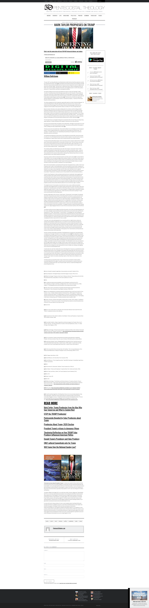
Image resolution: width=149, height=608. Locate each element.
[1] (44, 271)
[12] (45, 322)
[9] (44, 304)
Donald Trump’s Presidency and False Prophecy (61, 438)
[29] (71, 233)
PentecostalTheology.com (49, 54)
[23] (58, 83)
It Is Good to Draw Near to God (74, 540)
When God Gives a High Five (139, 601)
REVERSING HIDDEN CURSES (54, 540)
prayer (80, 15)
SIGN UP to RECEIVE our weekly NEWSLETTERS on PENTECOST (59, 57)
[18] (45, 357)
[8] (44, 299)
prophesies (71, 521)
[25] (78, 117)
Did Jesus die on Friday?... (97, 96)
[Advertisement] (57, 595)
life (60, 15)
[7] (44, 291)
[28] (45, 207)
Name (45, 563)
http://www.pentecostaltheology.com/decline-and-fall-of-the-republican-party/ (62, 399)
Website (45, 574)
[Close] (128, 590)
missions (66, 15)
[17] (45, 355)
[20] (45, 364)
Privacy (74, 19)
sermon (86, 15)
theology (94, 15)
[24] (64, 97)
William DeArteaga (51, 76)
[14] (45, 337)
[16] (45, 349)
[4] (44, 279)
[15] (45, 341)
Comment (46, 550)
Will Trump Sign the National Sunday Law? (60, 446)
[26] (64, 126)
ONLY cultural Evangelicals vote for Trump (60, 442)
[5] (44, 282)
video (100, 15)
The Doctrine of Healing (97, 599)
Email (45, 568)
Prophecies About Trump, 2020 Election (59, 424)
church (55, 15)
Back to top (98, 605)
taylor (76, 521)
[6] (44, 287)
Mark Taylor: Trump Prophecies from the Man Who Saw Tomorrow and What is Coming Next (63, 408)
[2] (44, 273)
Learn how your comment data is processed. (68, 583)
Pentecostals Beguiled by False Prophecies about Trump (62, 419)
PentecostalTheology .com (59, 528)
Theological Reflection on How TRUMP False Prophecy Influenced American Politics (60, 433)
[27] (75, 156)
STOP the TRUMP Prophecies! (55, 413)
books (49, 15)
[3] (44, 276)
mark (56, 521)
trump (80, 521)
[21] (45, 366)
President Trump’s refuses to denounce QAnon (61, 428)
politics (73, 15)
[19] (45, 360)
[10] (45, 309)
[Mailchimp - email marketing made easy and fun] (76, 62)
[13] (45, 329)
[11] (45, 315)
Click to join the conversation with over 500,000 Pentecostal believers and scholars (63, 51)
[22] (45, 368)
